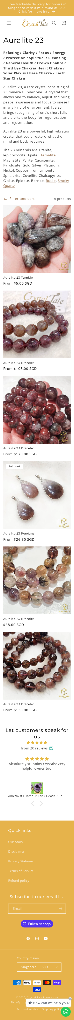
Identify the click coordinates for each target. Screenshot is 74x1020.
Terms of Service (21, 871)
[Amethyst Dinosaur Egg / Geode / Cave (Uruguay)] (37, 788)
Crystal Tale (34, 997)
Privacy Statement (22, 861)
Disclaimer (16, 851)
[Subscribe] (61, 909)
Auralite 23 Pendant (18, 533)
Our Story (15, 842)
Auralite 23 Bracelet (18, 363)
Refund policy (18, 880)
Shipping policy (52, 1009)
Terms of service (27, 1009)
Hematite (47, 155)
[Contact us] (66, 1012)
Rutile (51, 180)
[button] (8, 23)
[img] (37, 743)
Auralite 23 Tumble (18, 277)
